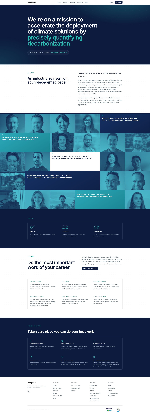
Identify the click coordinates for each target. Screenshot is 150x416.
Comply (55, 393)
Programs (72, 2)
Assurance (55, 390)
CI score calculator (94, 400)
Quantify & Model (57, 388)
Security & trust (93, 395)
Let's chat (118, 2)
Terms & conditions (113, 393)
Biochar (73, 390)
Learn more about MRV (95, 393)
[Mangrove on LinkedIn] (29, 391)
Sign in (111, 2)
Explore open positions (90, 268)
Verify (54, 398)
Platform (59, 2)
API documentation (94, 398)
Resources (80, 2)
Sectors (65, 2)
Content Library (93, 385)
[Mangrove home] (32, 2)
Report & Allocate (57, 395)
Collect (55, 385)
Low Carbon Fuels (75, 385)
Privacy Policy (111, 395)
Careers (110, 390)
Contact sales (111, 388)
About (86, 2)
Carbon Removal (75, 388)
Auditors (92, 390)
